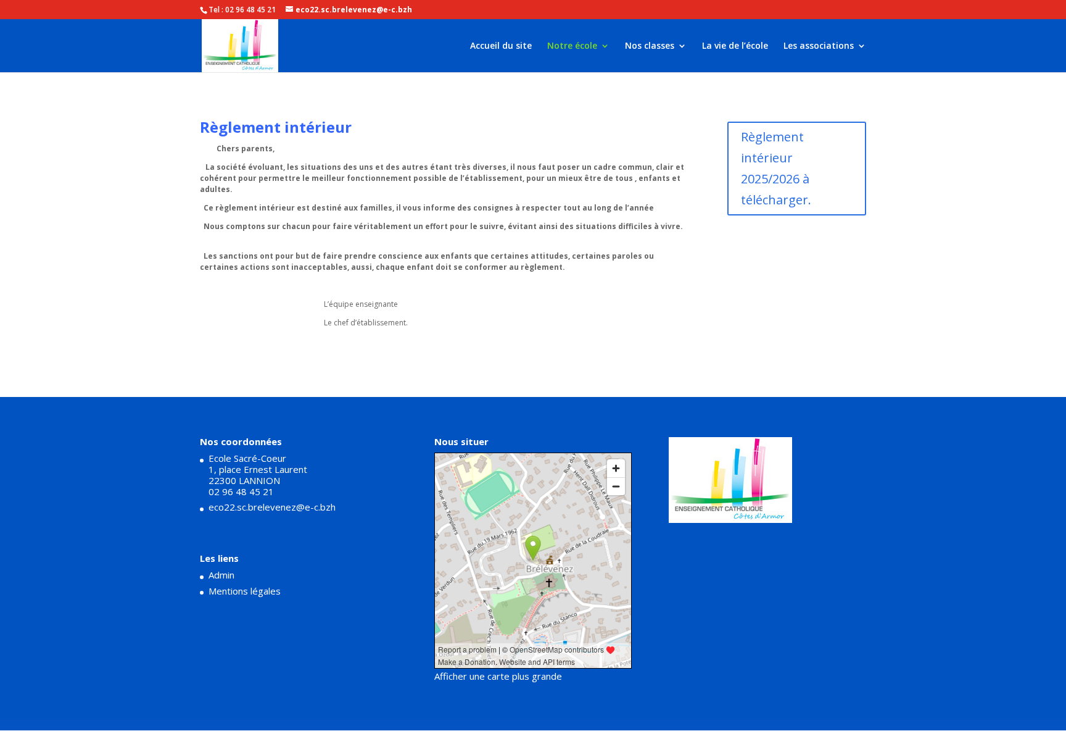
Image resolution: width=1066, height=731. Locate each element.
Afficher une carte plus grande (498, 676)
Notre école (572, 46)
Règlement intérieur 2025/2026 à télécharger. (776, 168)
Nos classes (649, 46)
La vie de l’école (735, 46)
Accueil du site (501, 46)
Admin (221, 575)
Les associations (818, 46)
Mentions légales (245, 591)
